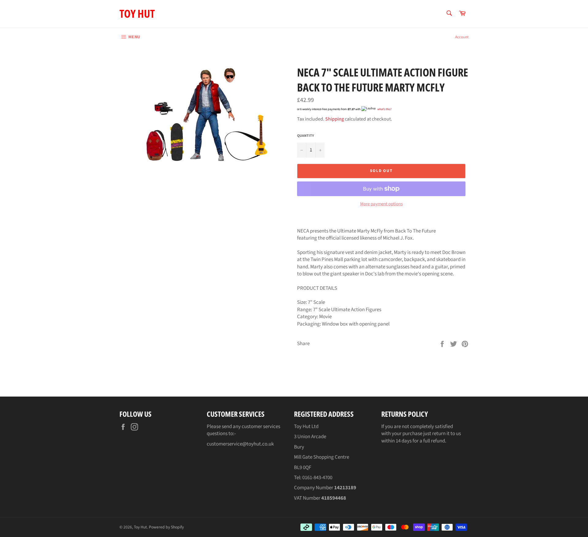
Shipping (334, 119)
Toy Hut (137, 13)
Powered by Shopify (166, 527)
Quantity (305, 135)
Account (462, 37)
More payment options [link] (381, 204)
